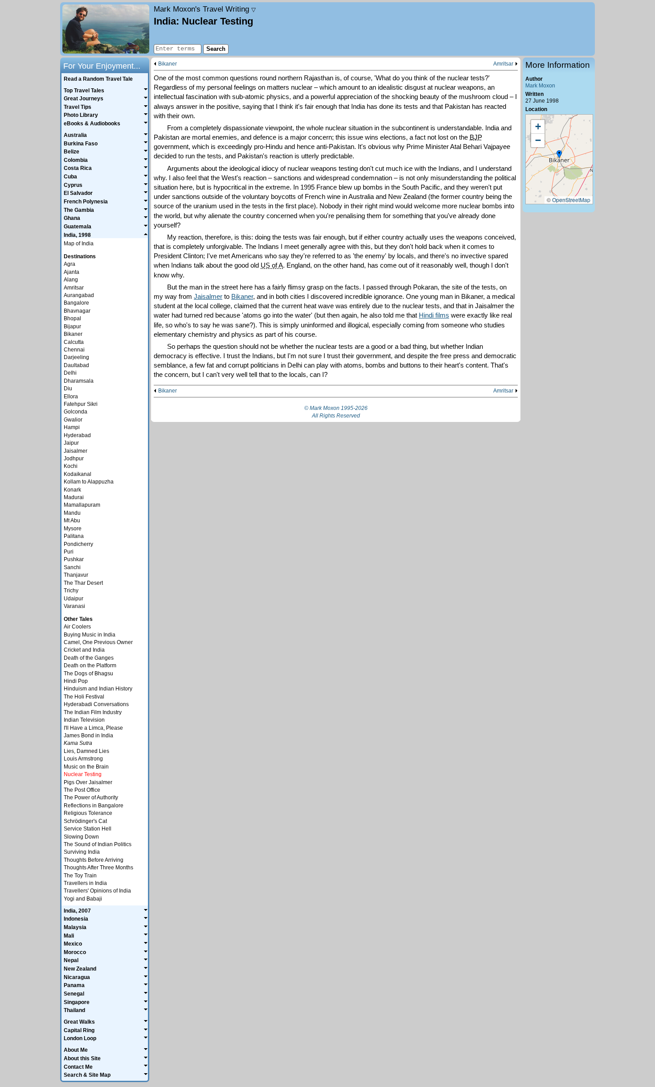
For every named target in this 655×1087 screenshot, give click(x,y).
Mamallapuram (82, 505)
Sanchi (72, 567)
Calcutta (74, 342)
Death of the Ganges (89, 658)
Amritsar (503, 64)
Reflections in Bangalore (93, 805)
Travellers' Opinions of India (97, 891)
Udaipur (73, 598)
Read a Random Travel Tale (98, 79)
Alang (71, 280)
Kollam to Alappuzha (89, 482)
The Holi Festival (84, 697)
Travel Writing (205, 8)
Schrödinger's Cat (85, 821)
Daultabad (76, 365)
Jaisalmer (208, 296)
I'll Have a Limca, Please (93, 728)
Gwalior (73, 420)
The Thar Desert (83, 583)
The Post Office (82, 790)
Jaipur (71, 443)
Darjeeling (76, 357)
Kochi (71, 466)
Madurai (74, 497)
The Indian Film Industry (93, 712)
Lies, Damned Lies (86, 751)
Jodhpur (74, 458)
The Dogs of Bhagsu (88, 673)
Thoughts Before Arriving (93, 860)
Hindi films (434, 315)
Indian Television (84, 720)
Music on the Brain (86, 767)
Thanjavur (76, 575)
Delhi (70, 373)
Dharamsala (79, 381)
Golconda (75, 412)
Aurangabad (79, 295)
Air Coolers (77, 627)
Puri (69, 552)
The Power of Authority (91, 797)
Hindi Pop (76, 681)
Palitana (74, 536)
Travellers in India (85, 883)
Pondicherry (78, 544)
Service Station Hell (87, 829)
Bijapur (72, 326)
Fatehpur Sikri (81, 404)
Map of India (79, 243)
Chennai (74, 350)
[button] (559, 154)
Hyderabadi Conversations (96, 704)
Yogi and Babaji (83, 899)
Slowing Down (81, 837)
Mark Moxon (540, 86)
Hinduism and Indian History (98, 689)
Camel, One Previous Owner (98, 642)
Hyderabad (77, 435)
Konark (72, 490)
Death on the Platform (90, 665)
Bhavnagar (77, 311)
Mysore (73, 528)
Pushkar (74, 559)
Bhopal (72, 318)
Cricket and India (84, 650)
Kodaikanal (77, 474)
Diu (68, 388)
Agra (69, 264)
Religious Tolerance (88, 813)
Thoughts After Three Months (98, 867)
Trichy (71, 590)
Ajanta (71, 272)
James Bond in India (88, 735)
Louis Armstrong (83, 759)
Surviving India (82, 852)
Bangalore (76, 303)
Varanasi (74, 606)
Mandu (72, 513)
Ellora (71, 396)
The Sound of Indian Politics (97, 844)
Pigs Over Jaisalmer (88, 782)
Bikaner (167, 64)
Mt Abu (72, 520)
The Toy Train (80, 875)
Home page (105, 29)
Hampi (72, 427)
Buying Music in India (89, 635)
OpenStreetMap (571, 199)
